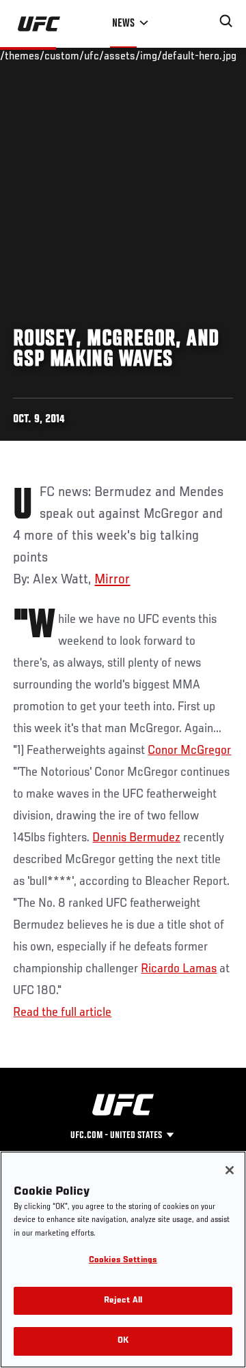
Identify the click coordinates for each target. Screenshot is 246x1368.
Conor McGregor (189, 750)
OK (123, 1341)
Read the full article (62, 1012)
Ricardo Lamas (179, 969)
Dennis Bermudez (136, 838)
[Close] (230, 1170)
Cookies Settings (123, 1260)
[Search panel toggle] (226, 21)
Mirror (112, 579)
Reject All (123, 1300)
